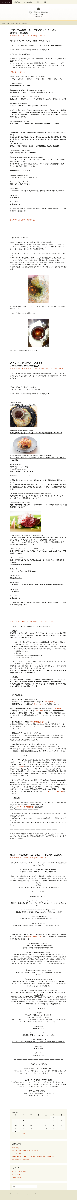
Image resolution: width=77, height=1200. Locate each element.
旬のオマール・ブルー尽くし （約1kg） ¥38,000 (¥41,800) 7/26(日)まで (33, 1156)
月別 (44, 2)
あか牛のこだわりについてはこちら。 (23, 220)
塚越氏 (21, 767)
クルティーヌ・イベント (19, 1174)
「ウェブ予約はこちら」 (35, 937)
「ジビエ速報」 (57, 708)
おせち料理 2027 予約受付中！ (21, 1159)
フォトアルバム (16, 1153)
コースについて (16, 1177)
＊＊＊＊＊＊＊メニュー (45, 621)
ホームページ (6, 2)
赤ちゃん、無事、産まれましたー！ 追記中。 (26, 1151)
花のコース (41, 36)
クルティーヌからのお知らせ (20, 1172)
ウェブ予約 (39, 711)
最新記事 (17, 2)
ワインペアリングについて (55, 791)
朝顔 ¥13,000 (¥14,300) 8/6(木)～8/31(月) (37, 855)
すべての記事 (28, 2)
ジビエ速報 (17, 1148)
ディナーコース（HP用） (30, 36)
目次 (38, 2)
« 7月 (23, 1134)
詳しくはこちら (50, 702)
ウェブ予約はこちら (38, 722)
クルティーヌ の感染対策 (24, 807)
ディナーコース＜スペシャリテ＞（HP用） (51, 368)
